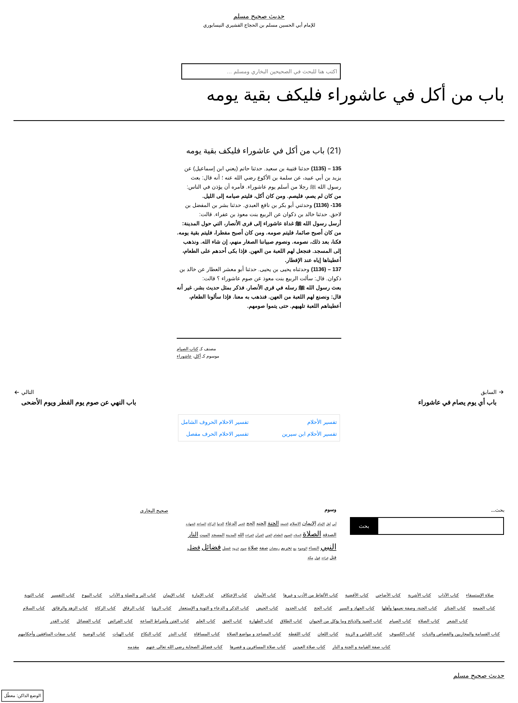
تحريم (286, 547)
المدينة (231, 534)
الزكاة (211, 524)
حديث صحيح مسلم (259, 16)
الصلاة (312, 533)
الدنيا (220, 523)
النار (193, 534)
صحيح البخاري (154, 510)
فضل (193, 547)
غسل (226, 548)
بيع (295, 548)
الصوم (288, 535)
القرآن (259, 535)
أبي (334, 524)
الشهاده (190, 524)
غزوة (235, 548)
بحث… (498, 510)
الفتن (268, 535)
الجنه (261, 523)
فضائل (211, 546)
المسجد (217, 534)
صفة (263, 547)
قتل (333, 557)
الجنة (273, 523)
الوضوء (302, 548)
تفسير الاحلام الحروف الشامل (215, 422)
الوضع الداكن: (29, 695)
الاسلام (295, 523)
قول (317, 558)
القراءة (249, 535)
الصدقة (329, 534)
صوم (243, 548)
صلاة (253, 548)
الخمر (241, 524)
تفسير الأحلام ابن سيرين (309, 434)
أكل (197, 356)
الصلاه (297, 535)
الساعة (201, 524)
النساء (314, 547)
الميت (205, 534)
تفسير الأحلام (322, 422)
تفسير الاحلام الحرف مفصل (217, 434)
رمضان (274, 548)
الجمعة (284, 524)
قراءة (325, 558)
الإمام (321, 524)
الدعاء (231, 523)
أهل (328, 524)
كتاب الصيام (187, 349)
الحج (250, 523)
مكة (310, 557)
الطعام (278, 535)
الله (241, 534)
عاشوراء (184, 356)
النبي (328, 546)
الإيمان (309, 523)
